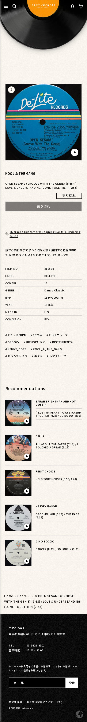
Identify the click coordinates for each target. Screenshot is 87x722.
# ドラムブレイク (16, 356)
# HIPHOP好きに (35, 342)
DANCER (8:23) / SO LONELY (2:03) (58, 549)
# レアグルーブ (56, 356)
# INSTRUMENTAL (62, 342)
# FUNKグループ (57, 335)
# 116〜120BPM (15, 335)
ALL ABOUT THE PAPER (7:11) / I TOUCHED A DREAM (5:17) (57, 445)
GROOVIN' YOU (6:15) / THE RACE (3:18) (57, 515)
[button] (14, 6)
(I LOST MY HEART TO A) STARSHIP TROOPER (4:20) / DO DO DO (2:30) (59, 414)
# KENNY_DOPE (15, 349)
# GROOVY (12, 342)
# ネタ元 (37, 356)
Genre (22, 596)
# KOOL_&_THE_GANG (46, 349)
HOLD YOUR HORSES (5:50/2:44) (56, 479)
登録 (72, 683)
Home (8, 596)
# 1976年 (36, 335)
